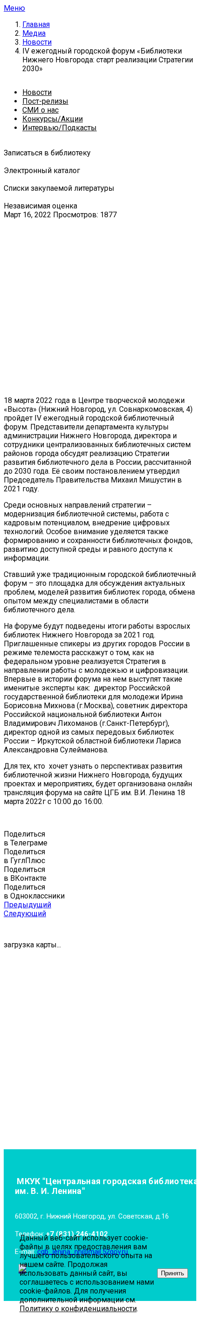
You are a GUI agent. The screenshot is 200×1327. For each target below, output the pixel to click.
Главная (36, 24)
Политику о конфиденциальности (78, 1308)
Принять (172, 1273)
